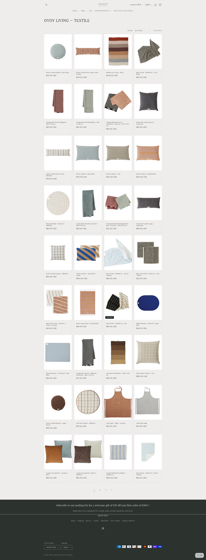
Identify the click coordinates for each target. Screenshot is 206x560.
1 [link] (94, 490)
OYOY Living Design (55, 555)
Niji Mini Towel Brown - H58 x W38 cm (118, 374)
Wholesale (104, 521)
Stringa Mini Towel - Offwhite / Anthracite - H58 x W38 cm (86, 374)
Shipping (81, 521)
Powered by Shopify (67, 555)
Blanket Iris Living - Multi (115, 72)
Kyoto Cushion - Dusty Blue (85, 174)
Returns (88, 521)
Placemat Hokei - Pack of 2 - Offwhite (55, 225)
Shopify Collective (128, 521)
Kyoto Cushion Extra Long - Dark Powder (87, 73)
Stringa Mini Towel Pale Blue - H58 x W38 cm (87, 123)
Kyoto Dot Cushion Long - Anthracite (145, 225)
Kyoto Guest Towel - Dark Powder (87, 323)
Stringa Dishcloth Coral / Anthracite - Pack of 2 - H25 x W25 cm (117, 124)
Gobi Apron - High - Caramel (115, 423)
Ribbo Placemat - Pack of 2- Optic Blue (147, 324)
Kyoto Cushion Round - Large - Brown (56, 424)
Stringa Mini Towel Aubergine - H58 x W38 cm (56, 123)
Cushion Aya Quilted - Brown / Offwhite (86, 474)
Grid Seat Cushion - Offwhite (85, 423)
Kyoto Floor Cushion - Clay (145, 373)
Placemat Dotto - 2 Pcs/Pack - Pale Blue (57, 374)
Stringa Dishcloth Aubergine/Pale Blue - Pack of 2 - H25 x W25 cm (117, 225)
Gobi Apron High (141, 423)
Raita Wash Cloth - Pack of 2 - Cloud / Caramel (56, 324)
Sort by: (130, 30)
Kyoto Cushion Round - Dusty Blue (57, 72)
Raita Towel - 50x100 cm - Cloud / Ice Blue (117, 275)
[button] (46, 4)
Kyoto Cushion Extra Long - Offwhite (55, 175)
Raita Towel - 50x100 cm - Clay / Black (147, 73)
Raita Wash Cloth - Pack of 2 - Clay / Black (147, 275)
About (73, 521)
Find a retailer (115, 521)
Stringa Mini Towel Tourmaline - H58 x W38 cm (87, 225)
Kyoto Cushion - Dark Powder (146, 174)
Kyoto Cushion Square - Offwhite (57, 274)
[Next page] (111, 490)
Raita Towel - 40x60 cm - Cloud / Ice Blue (147, 474)
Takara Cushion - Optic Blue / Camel (86, 275)
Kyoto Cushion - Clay (113, 174)
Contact (96, 521)
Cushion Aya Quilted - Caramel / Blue (57, 474)
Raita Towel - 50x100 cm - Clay (116, 323)
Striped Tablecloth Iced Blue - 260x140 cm (116, 474)
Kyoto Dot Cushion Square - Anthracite (145, 123)
